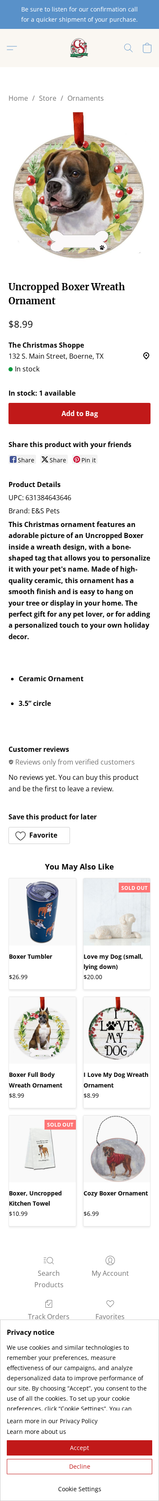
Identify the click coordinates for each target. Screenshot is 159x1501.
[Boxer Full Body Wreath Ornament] (42, 1030)
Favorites (110, 1316)
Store (47, 98)
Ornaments (85, 98)
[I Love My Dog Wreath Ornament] (117, 1030)
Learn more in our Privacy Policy (52, 1421)
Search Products (49, 1279)
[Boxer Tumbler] (42, 912)
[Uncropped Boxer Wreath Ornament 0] (79, 189)
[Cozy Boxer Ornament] (117, 1149)
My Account (110, 1273)
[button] (79, 48)
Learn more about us (36, 1431)
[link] (79, 1486)
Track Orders (49, 1316)
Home (18, 98)
